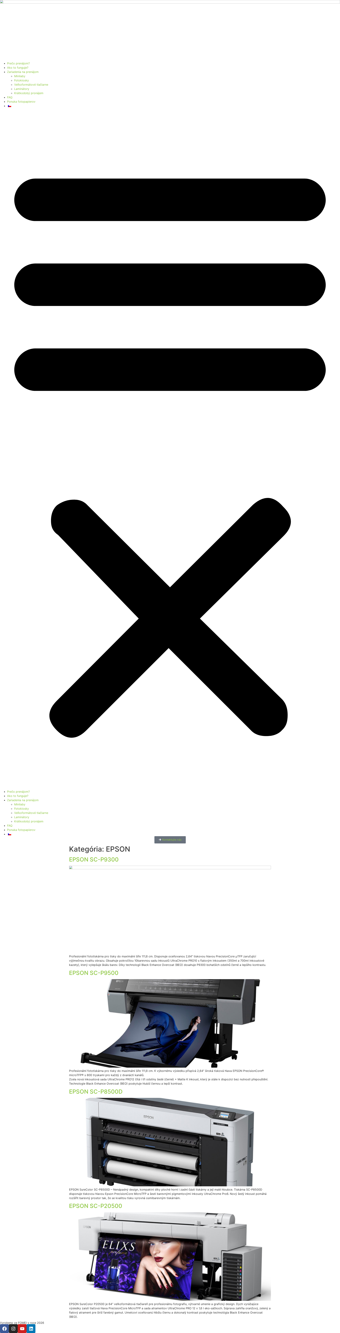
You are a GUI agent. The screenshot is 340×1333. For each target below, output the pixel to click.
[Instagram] (13, 1328)
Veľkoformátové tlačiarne (31, 84)
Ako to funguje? (17, 67)
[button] (170, 448)
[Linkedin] (31, 1328)
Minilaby (19, 76)
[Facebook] (4, 1328)
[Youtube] (22, 1328)
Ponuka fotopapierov (21, 101)
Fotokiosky (21, 80)
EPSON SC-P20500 (95, 1205)
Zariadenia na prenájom (23, 72)
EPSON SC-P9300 (94, 859)
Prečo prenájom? (18, 63)
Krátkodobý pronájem (28, 93)
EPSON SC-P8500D (96, 1091)
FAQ (9, 97)
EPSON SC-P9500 (93, 972)
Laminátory (21, 89)
